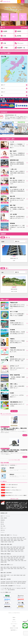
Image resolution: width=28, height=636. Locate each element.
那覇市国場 (15, 581)
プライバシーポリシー (14, 623)
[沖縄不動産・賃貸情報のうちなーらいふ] (14, 1)
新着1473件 (17, 241)
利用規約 (14, 625)
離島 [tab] (2, 95)
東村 (14, 548)
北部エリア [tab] (3, 91)
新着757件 (17, 272)
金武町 (2, 540)
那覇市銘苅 (24, 581)
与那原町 (18, 540)
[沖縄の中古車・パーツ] (7, 599)
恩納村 (20, 537)
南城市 (22, 540)
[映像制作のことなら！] (21, 596)
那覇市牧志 (23, 583)
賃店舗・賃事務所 (4, 517)
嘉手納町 (14, 537)
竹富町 (22, 560)
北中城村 (18, 539)
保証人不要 (23, 588)
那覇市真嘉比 (3, 583)
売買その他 (3, 530)
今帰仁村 (5, 539)
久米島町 (9, 541)
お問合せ (14, 619)
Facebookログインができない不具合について (11, 489)
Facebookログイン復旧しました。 (9, 487)
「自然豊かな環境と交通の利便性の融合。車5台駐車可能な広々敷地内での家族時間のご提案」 (14, 450)
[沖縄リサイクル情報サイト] (21, 606)
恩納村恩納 (20, 581)
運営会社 (14, 617)
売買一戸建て (3, 526)
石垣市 (13, 541)
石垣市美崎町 (3, 581)
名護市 (23, 537)
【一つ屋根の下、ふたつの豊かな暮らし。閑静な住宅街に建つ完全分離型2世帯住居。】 (14, 428)
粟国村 (5, 562)
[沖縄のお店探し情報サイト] (7, 596)
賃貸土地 (2, 522)
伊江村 (22, 551)
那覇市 (2, 537)
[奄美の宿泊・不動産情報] (21, 603)
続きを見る (25, 435)
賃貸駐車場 (3, 520)
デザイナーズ (14, 588)
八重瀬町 (2, 541)
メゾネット (3, 589)
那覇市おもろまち (13, 583)
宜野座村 (5, 540)
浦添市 (5, 537)
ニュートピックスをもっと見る (14, 459)
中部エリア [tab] (3, 88)
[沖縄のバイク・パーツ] (21, 599)
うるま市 (24, 539)
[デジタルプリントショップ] (7, 606)
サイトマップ (14, 621)
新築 (9, 589)
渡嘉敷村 (2, 562)
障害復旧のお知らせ (6, 492)
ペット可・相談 (3, 588)
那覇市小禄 (19, 583)
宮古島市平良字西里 (9, 581)
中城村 (15, 539)
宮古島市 (5, 541)
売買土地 (2, 524)
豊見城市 (8, 540)
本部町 (2, 539)
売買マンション (3, 528)
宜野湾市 (8, 537)
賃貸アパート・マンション (5, 515)
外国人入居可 (9, 588)
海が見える (19, 588)
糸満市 (12, 540)
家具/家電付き (12, 589)
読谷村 (18, 537)
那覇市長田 (8, 583)
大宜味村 (8, 539)
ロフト (6, 589)
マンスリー (3, 532)
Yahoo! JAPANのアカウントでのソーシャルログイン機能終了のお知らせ (14, 496)
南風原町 (15, 540)
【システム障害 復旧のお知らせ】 (9, 484)
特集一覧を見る (14, 411)
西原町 (12, 539)
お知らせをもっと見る (14, 498)
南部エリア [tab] (3, 84)
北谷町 (11, 537)
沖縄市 (21, 539)
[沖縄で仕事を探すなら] (7, 603)
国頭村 (12, 548)
